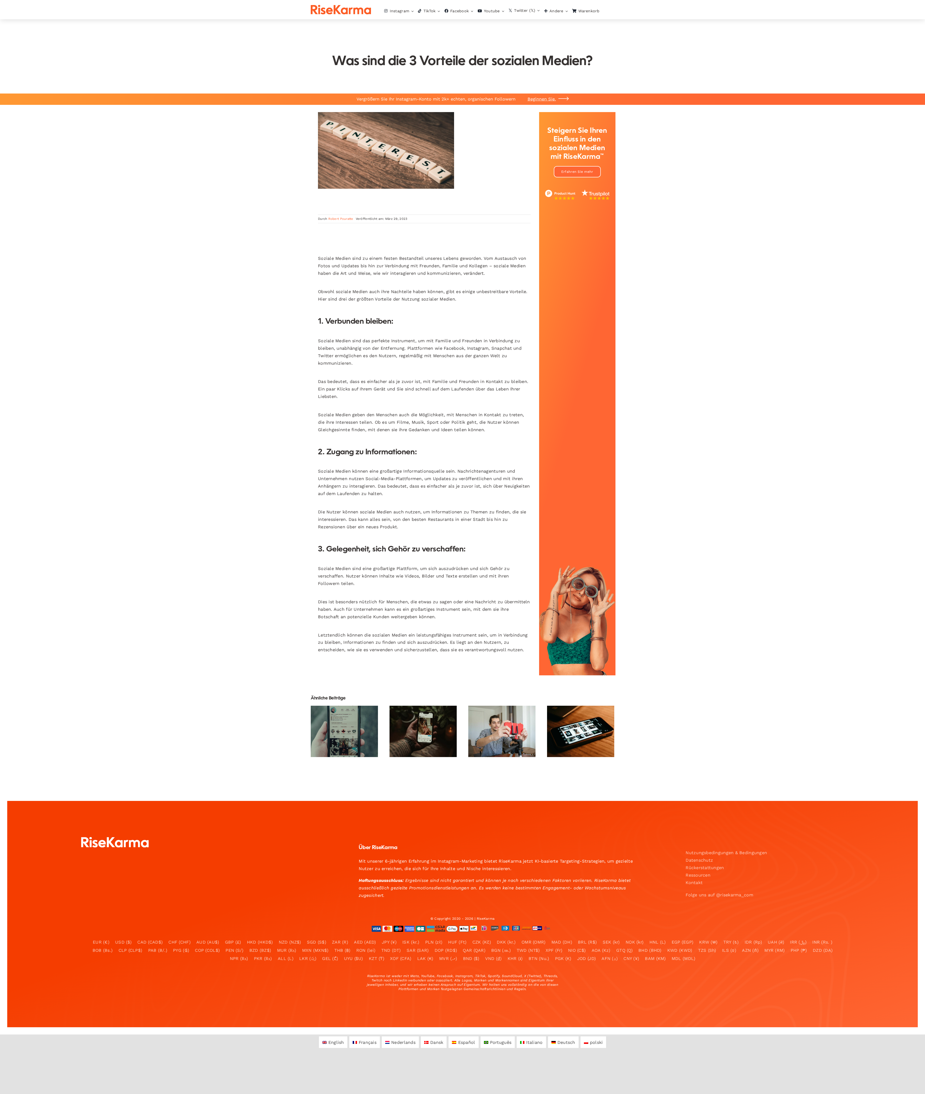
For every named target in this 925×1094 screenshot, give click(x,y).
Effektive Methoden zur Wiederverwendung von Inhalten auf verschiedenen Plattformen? (498, 711)
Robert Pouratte (340, 219)
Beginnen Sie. (542, 98)
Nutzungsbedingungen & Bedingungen (726, 852)
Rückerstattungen (705, 867)
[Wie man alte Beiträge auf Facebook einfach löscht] (580, 731)
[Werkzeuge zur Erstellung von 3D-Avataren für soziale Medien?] (423, 731)
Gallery (348, 720)
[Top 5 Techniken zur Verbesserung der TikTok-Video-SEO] (344, 731)
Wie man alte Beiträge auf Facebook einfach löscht (576, 717)
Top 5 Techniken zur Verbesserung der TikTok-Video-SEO (340, 720)
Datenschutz (699, 860)
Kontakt (694, 882)
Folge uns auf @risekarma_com (719, 894)
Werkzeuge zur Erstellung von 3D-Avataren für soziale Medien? (419, 717)
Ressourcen (698, 875)
